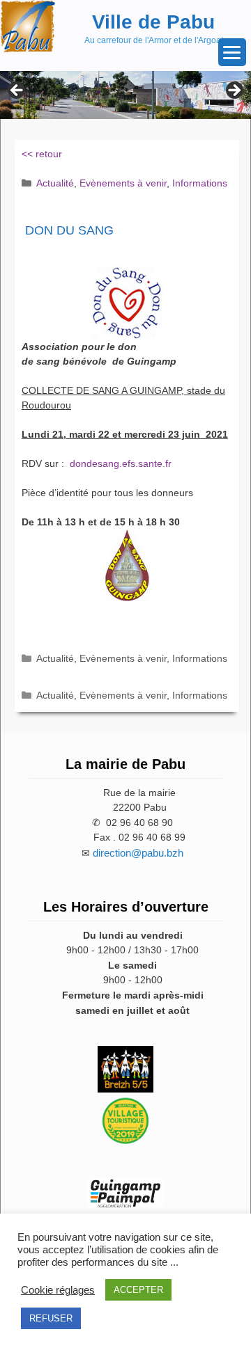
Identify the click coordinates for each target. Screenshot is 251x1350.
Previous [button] (17, 91)
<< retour (42, 153)
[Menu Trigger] (232, 52)
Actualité (55, 183)
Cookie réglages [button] (58, 1290)
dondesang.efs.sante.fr (121, 463)
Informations (199, 183)
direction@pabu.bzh (138, 853)
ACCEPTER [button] (138, 1290)
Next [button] (233, 91)
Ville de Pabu (153, 22)
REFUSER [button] (51, 1318)
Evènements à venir (123, 183)
